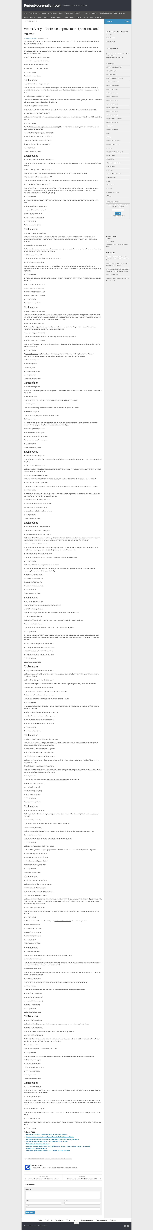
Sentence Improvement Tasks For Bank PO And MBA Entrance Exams (50, 1137)
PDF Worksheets (88, 17)
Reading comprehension (113, 162)
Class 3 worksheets (112, 93)
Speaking (95, 13)
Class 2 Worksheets (112, 89)
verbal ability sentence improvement (36, 1158)
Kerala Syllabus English (113, 144)
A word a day (110, 63)
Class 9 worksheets (112, 122)
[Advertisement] (114, 230)
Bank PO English (111, 71)
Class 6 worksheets (112, 104)
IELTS (109, 137)
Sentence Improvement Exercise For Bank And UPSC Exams (46, 1141)
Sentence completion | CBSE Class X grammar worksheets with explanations (52, 1139)
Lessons (109, 148)
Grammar (87, 13)
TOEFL (79, 17)
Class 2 (72, 17)
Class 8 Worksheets (29, 17)
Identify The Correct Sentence (36, 1148)
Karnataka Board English (113, 140)
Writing (109, 195)
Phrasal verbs (69, 13)
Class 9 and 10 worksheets (114, 118)
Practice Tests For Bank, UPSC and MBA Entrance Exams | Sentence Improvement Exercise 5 (58, 1146)
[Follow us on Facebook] (126, 21)
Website (28, 1206)
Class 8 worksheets (112, 115)
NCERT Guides (110, 241)
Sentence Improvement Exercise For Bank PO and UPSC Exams (48, 1150)
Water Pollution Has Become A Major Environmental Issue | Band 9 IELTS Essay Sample (117, 258)
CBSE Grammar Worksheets (115, 78)
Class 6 (46, 17)
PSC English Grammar (113, 274)
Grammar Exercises (101, 1220)
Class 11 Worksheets (113, 85)
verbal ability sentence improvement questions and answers (58, 1158)
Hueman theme (43, 1225)
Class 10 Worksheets (106, 13)
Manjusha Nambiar (31, 38)
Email (66, 1200)
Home (25, 13)
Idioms (61, 13)
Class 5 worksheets (112, 100)
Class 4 (59, 17)
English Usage (52, 13)
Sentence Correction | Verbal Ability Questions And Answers (46, 1134)
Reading (40, 1220)
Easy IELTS (109, 238)
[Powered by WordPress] (30, 1225)
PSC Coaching (111, 159)
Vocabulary (78, 13)
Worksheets (42, 13)
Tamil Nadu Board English (114, 173)
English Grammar (110, 37)
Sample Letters (111, 166)
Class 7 (39, 17)
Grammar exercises (112, 129)
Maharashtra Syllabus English (115, 151)
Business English (110, 41)
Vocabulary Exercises (86, 1220)
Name (27, 1200)
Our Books (98, 17)
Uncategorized (111, 184)
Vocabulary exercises (113, 192)
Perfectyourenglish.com (42, 5)
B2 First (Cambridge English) (114, 67)
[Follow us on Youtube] (128, 21)
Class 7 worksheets (112, 111)
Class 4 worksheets (112, 96)
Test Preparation (30, 21)
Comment (28, 1189)
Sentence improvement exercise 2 (37, 1144)
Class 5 (52, 17)
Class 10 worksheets (112, 82)
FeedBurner (121, 215)
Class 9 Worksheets (119, 13)
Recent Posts (33, 13)
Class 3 (66, 17)
